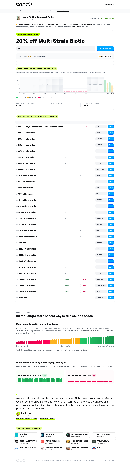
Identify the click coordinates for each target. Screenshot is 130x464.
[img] (65, 85)
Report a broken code (80, 460)
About (38, 460)
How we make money (63, 11)
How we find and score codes (26, 418)
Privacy (91, 460)
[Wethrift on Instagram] (109, 460)
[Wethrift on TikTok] (105, 460)
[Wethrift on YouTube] (113, 460)
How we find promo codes (64, 460)
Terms (98, 460)
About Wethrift (108, 4)
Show (111, 126)
